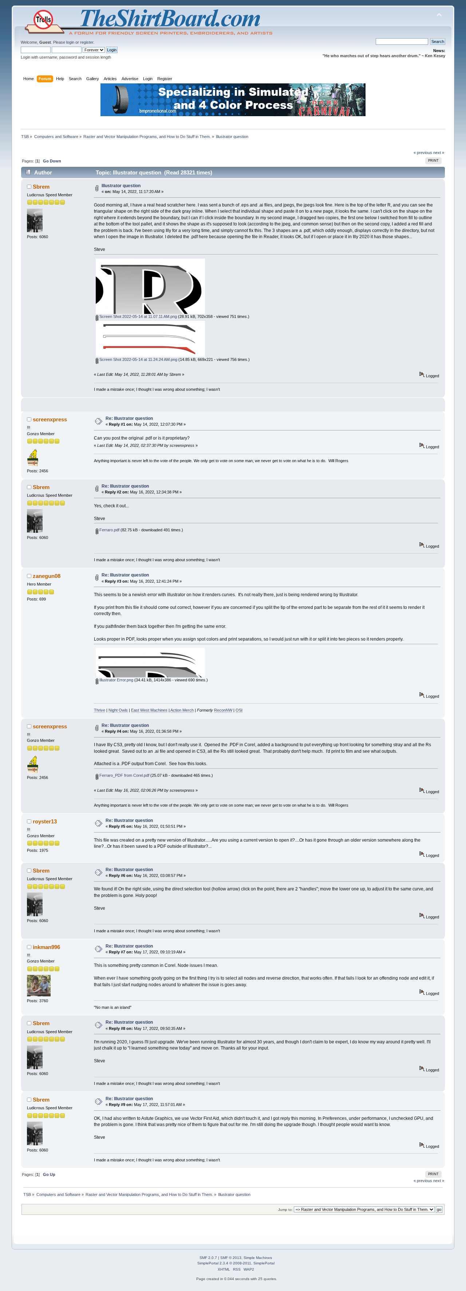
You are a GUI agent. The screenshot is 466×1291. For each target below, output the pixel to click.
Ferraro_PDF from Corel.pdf (123, 775)
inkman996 (46, 947)
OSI (239, 710)
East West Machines (149, 710)
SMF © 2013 (230, 1258)
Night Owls (118, 710)
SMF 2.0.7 (208, 1258)
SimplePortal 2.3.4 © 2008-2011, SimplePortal (236, 1263)
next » (438, 152)
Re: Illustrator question (129, 418)
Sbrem (41, 187)
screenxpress (50, 419)
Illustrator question (121, 185)
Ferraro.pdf (108, 530)
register (86, 42)
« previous (423, 152)
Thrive (99, 710)
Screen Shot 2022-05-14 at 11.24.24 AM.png (137, 359)
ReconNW (223, 710)
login (70, 42)
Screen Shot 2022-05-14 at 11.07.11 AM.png (137, 316)
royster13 (45, 821)
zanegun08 (46, 576)
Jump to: (285, 1210)
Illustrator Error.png (115, 680)
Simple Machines (258, 1258)
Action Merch (182, 710)
